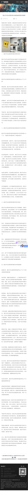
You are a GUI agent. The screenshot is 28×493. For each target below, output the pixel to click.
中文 (17, 1)
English (21, 1)
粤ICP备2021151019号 (6, 481)
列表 (15, 457)
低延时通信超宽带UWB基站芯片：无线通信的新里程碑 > (14, 459)
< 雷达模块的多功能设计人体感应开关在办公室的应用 (14, 455)
